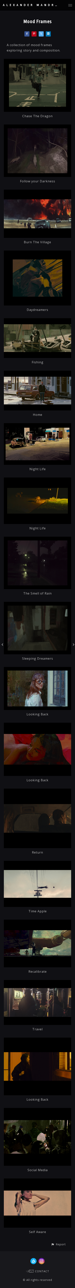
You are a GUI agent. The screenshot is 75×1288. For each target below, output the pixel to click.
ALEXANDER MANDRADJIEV (38, 5)
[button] (58, 1244)
